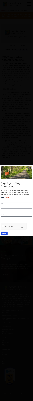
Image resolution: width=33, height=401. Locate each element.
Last (2, 210)
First (2, 203)
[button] (30, 167)
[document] (16, 200)
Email (5, 215)
